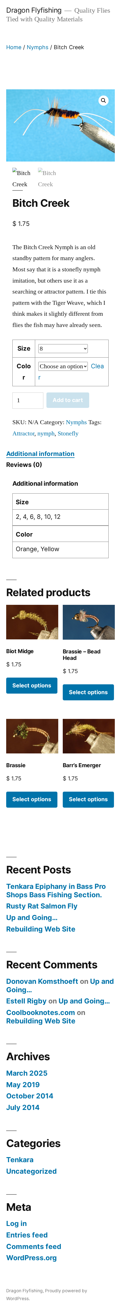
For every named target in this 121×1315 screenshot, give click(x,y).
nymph (46, 433)
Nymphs (37, 47)
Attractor (23, 433)
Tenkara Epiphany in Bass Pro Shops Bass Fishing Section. (56, 890)
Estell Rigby (26, 1001)
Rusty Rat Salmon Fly (42, 906)
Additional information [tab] (40, 453)
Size (23, 348)
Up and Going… (32, 917)
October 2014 (29, 1096)
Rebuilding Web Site (40, 929)
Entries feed (27, 1235)
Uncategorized (31, 1171)
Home (13, 47)
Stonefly (68, 433)
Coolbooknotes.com (40, 1012)
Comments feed (33, 1246)
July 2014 (23, 1107)
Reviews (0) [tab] (24, 464)
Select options (31, 685)
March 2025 (27, 1073)
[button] (103, 101)
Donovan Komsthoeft (42, 981)
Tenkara (19, 1159)
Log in (16, 1223)
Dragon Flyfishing (34, 10)
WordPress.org (31, 1257)
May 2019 (23, 1084)
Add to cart (68, 400)
